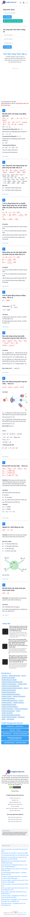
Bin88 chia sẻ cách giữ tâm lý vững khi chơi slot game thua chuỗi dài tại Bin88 (14, 858)
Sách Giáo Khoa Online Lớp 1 (15, 817)
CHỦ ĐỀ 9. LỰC (21, 717)
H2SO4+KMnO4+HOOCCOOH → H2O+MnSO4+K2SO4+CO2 (15, 738)
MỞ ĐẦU (3, 719)
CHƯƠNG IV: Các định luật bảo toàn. (9, 684)
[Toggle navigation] (20, 2)
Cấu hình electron (15, 806)
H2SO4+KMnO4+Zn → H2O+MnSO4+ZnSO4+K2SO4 (15, 733)
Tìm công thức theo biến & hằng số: (14, 30)
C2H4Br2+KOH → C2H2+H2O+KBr (15, 726)
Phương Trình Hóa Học (15, 798)
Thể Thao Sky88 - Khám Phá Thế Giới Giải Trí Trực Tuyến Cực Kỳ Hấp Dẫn (15, 881)
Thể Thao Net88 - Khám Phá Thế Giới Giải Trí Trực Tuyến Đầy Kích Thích (15, 888)
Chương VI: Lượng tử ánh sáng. (21, 708)
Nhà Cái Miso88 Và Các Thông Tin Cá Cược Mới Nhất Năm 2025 (14, 869)
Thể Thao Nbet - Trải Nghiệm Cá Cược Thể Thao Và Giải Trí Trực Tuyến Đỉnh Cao (14, 900)
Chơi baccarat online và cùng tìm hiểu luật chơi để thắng (14, 850)
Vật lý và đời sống (10, 719)
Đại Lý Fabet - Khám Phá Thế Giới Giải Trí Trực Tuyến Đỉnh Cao (14, 892)
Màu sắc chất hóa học (15, 810)
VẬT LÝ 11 (26, 688)
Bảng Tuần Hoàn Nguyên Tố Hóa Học (15, 808)
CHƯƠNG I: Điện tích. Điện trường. (9, 690)
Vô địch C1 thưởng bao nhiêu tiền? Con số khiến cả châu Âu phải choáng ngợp (14, 877)
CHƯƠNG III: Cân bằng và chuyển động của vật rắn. (12, 682)
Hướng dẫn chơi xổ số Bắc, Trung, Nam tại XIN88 (15, 853)
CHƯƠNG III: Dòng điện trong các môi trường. (11, 694)
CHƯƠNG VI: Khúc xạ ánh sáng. (8, 698)
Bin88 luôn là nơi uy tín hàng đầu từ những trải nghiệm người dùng (14, 861)
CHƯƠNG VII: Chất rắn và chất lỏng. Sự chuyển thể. (12, 688)
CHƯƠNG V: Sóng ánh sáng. (7, 708)
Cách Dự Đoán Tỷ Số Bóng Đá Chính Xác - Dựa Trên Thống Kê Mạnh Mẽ (14, 865)
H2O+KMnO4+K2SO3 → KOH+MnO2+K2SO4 (15, 742)
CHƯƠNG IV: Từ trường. (7, 696)
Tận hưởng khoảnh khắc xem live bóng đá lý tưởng (15, 855)
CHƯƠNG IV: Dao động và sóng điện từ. (10, 706)
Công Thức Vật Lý (22, 912)
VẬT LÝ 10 (24, 675)
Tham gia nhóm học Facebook (13, 21)
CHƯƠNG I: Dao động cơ (7, 702)
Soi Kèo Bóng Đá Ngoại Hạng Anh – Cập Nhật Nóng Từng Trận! (14, 873)
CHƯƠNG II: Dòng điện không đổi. (8, 692)
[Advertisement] (15, 84)
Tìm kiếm (8, 17)
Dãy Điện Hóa (15, 800)
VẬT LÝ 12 (21, 700)
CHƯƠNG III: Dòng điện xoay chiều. (9, 704)
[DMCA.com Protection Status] (15, 787)
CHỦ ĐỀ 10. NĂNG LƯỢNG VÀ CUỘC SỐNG (11, 715)
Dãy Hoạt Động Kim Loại (15, 802)
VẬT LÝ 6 (18, 711)
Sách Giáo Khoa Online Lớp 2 (15, 819)
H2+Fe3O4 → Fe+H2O (15, 730)
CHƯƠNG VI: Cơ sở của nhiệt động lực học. (10, 686)
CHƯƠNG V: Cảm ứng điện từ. (19, 696)
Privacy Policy (15, 791)
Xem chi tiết (5, 156)
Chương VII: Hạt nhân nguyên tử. (8, 711)
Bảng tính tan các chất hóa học (15, 804)
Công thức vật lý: (9, 9)
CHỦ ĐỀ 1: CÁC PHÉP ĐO (7, 713)
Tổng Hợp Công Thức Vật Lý (14, 675)
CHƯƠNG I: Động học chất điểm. (8, 677)
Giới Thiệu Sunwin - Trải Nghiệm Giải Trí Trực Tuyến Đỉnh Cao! (14, 904)
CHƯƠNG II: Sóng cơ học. (18, 702)
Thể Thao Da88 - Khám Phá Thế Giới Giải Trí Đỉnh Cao (15, 885)
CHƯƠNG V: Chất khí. (22, 684)
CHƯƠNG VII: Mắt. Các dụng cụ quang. (9, 700)
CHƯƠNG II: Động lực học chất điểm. (9, 679)
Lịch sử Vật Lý (4, 675)
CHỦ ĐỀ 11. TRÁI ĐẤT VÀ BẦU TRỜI (9, 717)
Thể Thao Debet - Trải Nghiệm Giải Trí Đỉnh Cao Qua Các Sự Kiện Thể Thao (14, 896)
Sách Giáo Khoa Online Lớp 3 (15, 821)
